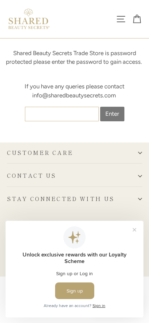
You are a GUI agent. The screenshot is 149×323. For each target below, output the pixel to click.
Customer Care (40, 153)
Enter (112, 113)
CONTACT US (31, 176)
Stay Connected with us (60, 199)
